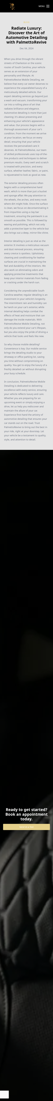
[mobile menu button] (48, 6)
